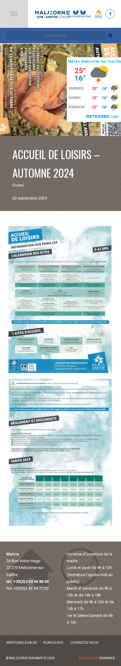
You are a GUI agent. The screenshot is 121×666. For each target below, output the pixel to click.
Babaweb (107, 658)
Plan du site (53, 642)
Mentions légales (21, 642)
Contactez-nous (84, 642)
